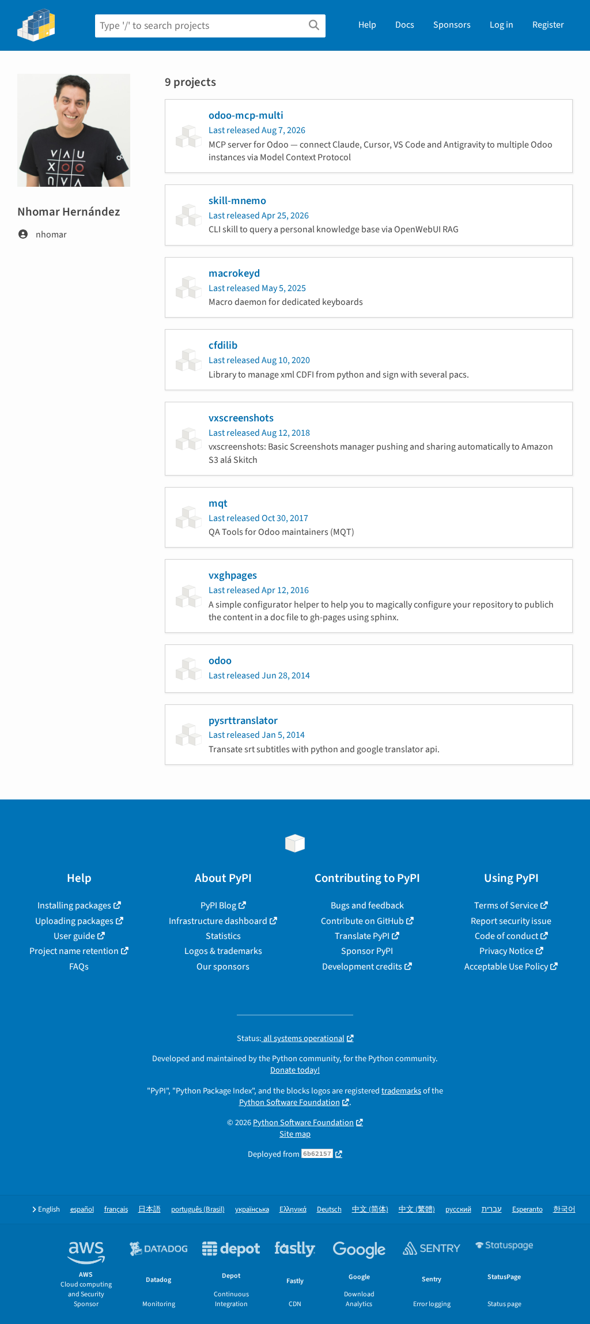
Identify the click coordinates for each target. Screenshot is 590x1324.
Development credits (362, 966)
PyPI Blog (218, 905)
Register (548, 24)
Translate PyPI (362, 936)
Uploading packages (74, 921)
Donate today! (295, 1070)
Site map (295, 1134)
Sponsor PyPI (367, 951)
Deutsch (329, 1209)
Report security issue (511, 921)
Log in (501, 24)
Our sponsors (222, 966)
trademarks (401, 1091)
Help (367, 24)
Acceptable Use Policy (506, 966)
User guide (74, 936)
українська (252, 1209)
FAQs (79, 966)
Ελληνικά (293, 1209)
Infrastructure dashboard (218, 921)
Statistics (223, 936)
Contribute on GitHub (362, 921)
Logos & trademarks (223, 951)
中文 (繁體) (417, 1209)
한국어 (564, 1209)
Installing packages (74, 905)
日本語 (149, 1209)
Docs (404, 24)
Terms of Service (506, 905)
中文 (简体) (370, 1209)
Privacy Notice (506, 951)
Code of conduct (506, 936)
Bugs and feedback (367, 905)
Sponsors (452, 24)
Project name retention (74, 951)
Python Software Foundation (289, 1102)
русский (458, 1209)
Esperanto (527, 1209)
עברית (492, 1209)
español (82, 1209)
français (116, 1209)
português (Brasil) (198, 1209)
